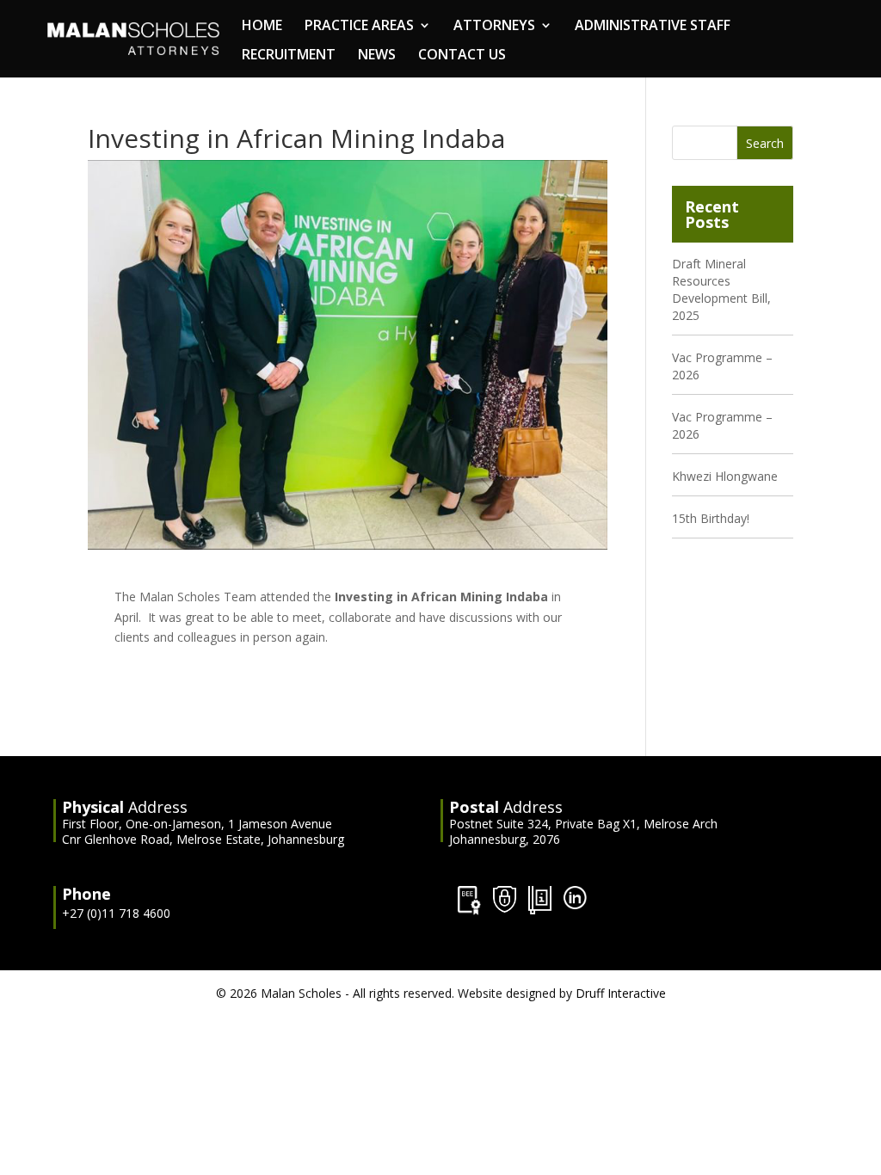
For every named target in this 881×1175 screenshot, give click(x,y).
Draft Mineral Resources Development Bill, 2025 (721, 289)
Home (262, 26)
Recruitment (289, 56)
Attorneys (494, 26)
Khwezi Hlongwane (725, 476)
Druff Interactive (621, 993)
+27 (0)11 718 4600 (116, 913)
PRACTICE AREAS (359, 26)
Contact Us (462, 56)
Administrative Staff (652, 26)
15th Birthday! (710, 518)
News (377, 56)
